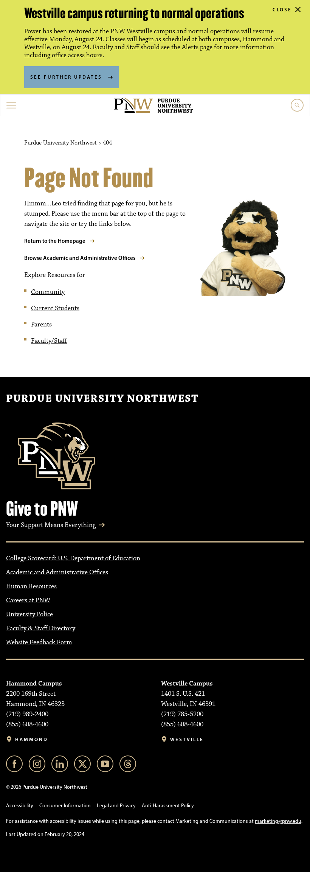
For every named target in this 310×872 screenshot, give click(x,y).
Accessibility (19, 805)
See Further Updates (66, 77)
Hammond (31, 739)
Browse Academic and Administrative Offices (79, 257)
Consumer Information (65, 805)
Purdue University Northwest (102, 398)
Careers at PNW (28, 600)
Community (48, 292)
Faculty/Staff (49, 341)
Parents (41, 324)
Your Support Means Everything (51, 525)
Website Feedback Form (39, 642)
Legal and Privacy (116, 805)
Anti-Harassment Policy (168, 805)
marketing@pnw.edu (278, 821)
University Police (29, 614)
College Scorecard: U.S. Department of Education (73, 558)
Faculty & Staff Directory (40, 628)
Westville (187, 739)
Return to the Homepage (54, 240)
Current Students (55, 308)
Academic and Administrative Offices (57, 572)
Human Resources (31, 586)
